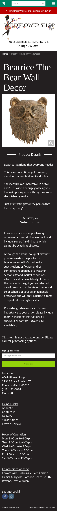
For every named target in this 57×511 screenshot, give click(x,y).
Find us (6, 393)
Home (5, 53)
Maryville (16, 476)
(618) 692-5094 (28, 46)
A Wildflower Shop (28, 27)
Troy (15, 480)
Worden (24, 480)
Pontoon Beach (32, 476)
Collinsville (25, 472)
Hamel (6, 476)
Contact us (8, 411)
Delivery (7, 415)
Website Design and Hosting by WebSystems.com (42, 507)
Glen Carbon (40, 472)
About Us (7, 407)
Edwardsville (9, 472)
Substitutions (10, 419)
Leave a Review (11, 423)
